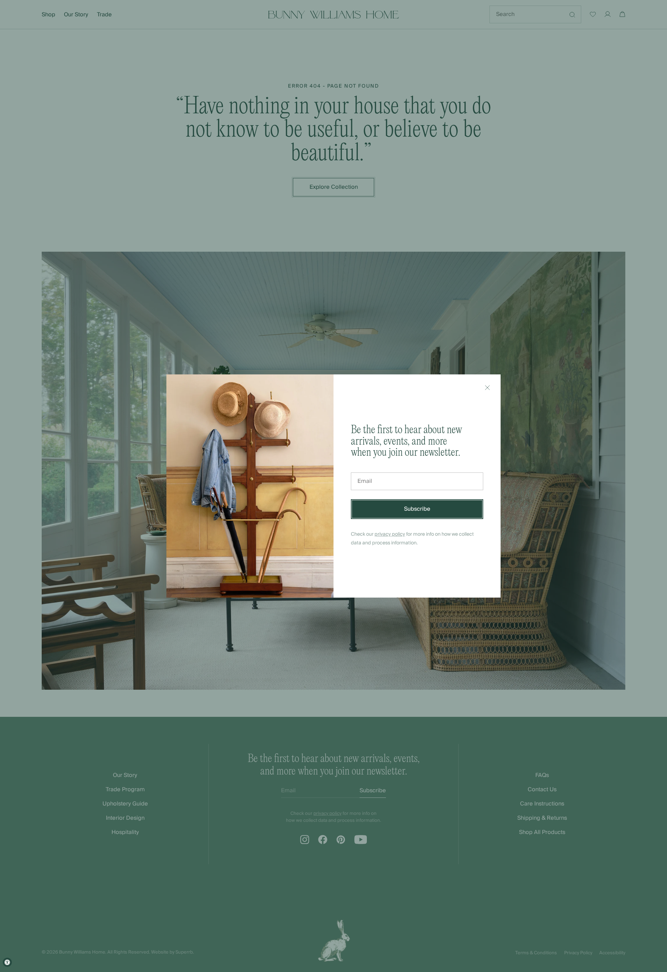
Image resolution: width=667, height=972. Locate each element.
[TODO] (487, 387)
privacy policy (389, 534)
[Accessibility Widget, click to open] (7, 962)
